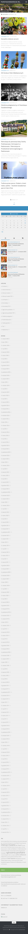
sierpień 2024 (5, 419)
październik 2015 (6, 772)
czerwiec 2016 (5, 745)
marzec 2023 (5, 475)
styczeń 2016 (5, 762)
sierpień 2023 (5, 459)
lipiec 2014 (4, 822)
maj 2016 (4, 749)
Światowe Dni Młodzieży (15, 862)
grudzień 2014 (5, 805)
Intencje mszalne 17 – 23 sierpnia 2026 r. (17, 251)
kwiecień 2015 (5, 792)
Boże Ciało (9, 841)
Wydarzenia (5, 329)
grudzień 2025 (5, 365)
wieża (13, 860)
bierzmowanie (4, 841)
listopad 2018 (5, 649)
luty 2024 (4, 439)
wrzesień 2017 (5, 695)
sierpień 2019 (5, 619)
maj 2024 (4, 429)
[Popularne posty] (14, 238)
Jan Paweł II (4, 299)
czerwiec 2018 (5, 665)
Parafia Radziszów (6, 319)
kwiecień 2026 (5, 352)
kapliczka (3, 847)
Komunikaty (5, 303)
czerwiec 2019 (5, 625)
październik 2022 (6, 492)
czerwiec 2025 (5, 385)
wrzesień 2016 (5, 735)
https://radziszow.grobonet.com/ (8, 877)
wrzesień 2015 (5, 775)
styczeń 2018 (5, 682)
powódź (8, 856)
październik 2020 (6, 572)
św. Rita (2, 864)
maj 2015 (4, 789)
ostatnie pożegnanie (12, 855)
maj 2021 (4, 549)
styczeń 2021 (5, 562)
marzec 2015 (5, 795)
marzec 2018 (5, 675)
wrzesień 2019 (5, 615)
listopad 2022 (5, 489)
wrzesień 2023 (5, 455)
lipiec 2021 (4, 542)
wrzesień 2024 (5, 415)
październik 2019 (6, 612)
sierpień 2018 (5, 659)
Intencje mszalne (6, 293)
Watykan (6, 860)
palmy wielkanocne (21, 855)
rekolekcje (16, 856)
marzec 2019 (5, 635)
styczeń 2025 (5, 402)
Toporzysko (23, 858)
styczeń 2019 (5, 642)
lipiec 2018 (4, 662)
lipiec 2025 (4, 382)
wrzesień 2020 (5, 575)
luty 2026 (4, 359)
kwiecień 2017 (5, 712)
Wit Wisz (18, 860)
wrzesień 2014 (5, 815)
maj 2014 (4, 829)
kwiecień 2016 (5, 752)
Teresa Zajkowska (18, 858)
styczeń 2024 (5, 442)
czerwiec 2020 (5, 585)
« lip (2, 232)
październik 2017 (6, 692)
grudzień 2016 (5, 725)
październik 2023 (6, 452)
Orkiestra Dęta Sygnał (4, 854)
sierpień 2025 (5, 379)
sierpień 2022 (5, 499)
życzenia (5, 864)
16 (25, 223)
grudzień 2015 (5, 765)
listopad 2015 (5, 769)
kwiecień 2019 (5, 632)
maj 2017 (4, 709)
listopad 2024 (5, 409)
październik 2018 (6, 652)
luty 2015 (4, 799)
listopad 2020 (5, 569)
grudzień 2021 (5, 525)
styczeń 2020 (5, 602)
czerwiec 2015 (5, 785)
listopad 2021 (5, 529)
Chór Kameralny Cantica (16, 841)
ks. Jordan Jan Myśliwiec (11, 849)
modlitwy (17, 850)
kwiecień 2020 (5, 592)
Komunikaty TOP (5, 36)
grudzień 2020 (5, 565)
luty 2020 (4, 599)
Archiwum (4, 286)
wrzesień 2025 (5, 375)
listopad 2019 (5, 609)
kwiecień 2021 (5, 552)
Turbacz (3, 860)
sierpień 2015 (5, 779)
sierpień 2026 (5, 339)
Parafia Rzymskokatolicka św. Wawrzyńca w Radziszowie (11, 2)
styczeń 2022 (5, 522)
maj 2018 (4, 669)
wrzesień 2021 (5, 535)
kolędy (19, 847)
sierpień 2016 (5, 739)
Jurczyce (23, 845)
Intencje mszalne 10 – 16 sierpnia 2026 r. (17, 267)
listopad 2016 (5, 729)
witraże (15, 860)
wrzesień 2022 (5, 495)
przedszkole (12, 856)
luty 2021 (4, 559)
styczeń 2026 (5, 362)
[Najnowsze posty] (5, 238)
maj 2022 (4, 509)
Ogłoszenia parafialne (13, 272)
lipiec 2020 (4, 582)
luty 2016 (4, 759)
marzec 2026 (5, 355)
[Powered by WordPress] (9, 929)
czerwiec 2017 (5, 705)
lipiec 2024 (4, 422)
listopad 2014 (5, 809)
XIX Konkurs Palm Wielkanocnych (12, 73)
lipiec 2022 (4, 502)
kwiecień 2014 (5, 832)
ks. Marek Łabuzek (21, 849)
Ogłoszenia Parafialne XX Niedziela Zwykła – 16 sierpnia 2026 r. (16, 244)
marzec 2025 (5, 395)
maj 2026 (4, 349)
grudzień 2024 (5, 405)
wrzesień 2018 (5, 655)
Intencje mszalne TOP (12, 250)
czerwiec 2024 (5, 425)
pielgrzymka (3, 856)
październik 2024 (6, 412)
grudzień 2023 (5, 445)
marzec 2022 (5, 515)
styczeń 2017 (5, 722)
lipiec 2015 (4, 782)
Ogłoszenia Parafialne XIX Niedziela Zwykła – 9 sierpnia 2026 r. (16, 259)
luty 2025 (4, 399)
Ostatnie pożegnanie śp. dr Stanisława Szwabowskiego (14, 106)
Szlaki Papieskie (11, 858)
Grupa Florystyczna (23, 843)
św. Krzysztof (23, 862)
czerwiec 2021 (5, 545)
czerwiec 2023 (5, 465)
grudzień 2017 (5, 685)
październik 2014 (6, 812)
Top (3, 326)
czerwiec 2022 (5, 505)
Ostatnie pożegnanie (7, 316)
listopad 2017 (5, 689)
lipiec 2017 (4, 702)
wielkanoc (10, 860)
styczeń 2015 (5, 802)
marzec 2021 (5, 555)
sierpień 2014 (5, 819)
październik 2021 (6, 532)
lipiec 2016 (4, 742)
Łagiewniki (8, 862)
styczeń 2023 (5, 482)
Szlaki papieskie (6, 323)
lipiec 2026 (4, 342)
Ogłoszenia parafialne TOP (14, 242)
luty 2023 (4, 479)
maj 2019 (4, 629)
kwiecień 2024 (5, 432)
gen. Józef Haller (4, 843)
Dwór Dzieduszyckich (23, 841)
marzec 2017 (5, 715)
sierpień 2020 (5, 579)
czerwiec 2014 (5, 825)
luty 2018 (4, 679)
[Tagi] (22, 238)
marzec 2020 (5, 595)
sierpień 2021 (5, 539)
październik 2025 (6, 372)
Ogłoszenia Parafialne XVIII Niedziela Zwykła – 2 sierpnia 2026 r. (16, 275)
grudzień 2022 (5, 485)
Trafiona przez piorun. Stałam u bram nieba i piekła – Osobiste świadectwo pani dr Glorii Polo (13, 185)
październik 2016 (6, 732)
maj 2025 (4, 389)
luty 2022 (4, 519)
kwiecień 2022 (5, 512)
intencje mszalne (8, 844)
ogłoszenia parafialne (15, 852)
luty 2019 (4, 639)
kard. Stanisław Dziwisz (10, 847)
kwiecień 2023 (5, 472)
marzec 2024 (5, 435)
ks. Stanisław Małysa (12, 850)
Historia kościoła (6, 289)
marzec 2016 (5, 755)
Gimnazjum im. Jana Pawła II (13, 843)
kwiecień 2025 (5, 392)
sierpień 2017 (5, 699)
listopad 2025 (5, 369)
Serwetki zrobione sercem (10, 39)
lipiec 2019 (4, 622)
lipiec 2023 (4, 462)
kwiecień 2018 (5, 672)
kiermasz (16, 847)
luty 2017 (4, 719)
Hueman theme (22, 929)
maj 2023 (4, 469)
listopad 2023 (5, 449)
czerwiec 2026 (5, 345)
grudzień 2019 (5, 605)
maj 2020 (4, 589)
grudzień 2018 (5, 645)
